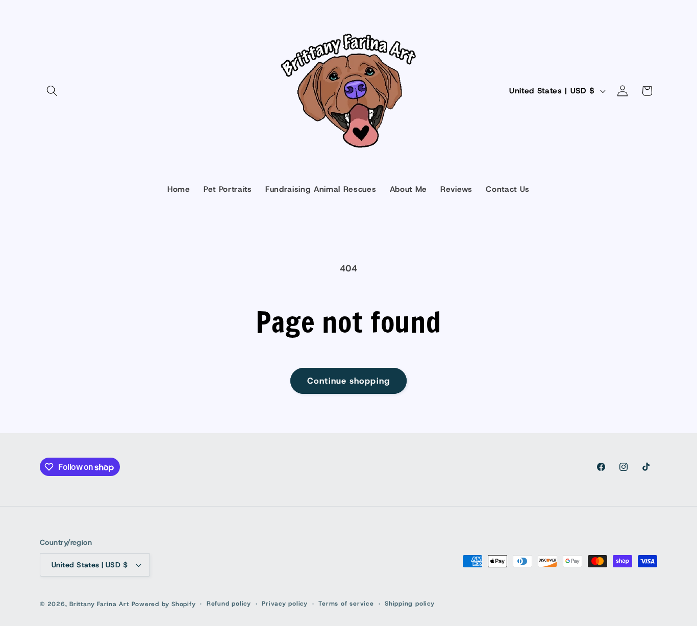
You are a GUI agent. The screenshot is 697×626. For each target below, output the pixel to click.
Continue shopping (348, 380)
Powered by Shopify (164, 604)
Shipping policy (410, 603)
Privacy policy (285, 603)
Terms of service (346, 603)
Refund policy (229, 603)
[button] (52, 91)
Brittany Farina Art (99, 604)
